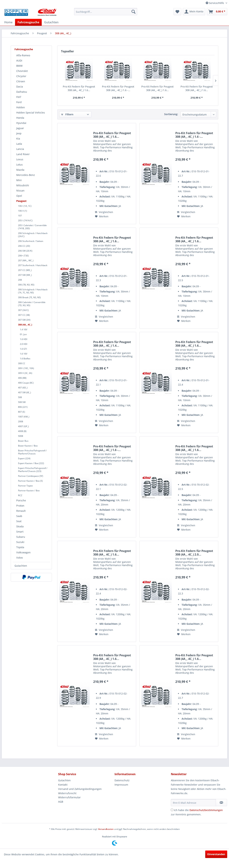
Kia (18, 138)
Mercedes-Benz (25, 175)
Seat (18, 521)
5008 (20, 436)
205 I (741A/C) (25, 220)
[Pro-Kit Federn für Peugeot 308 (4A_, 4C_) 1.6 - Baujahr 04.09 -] (118, 70)
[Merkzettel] (177, 11)
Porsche (21, 500)
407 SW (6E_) (24, 392)
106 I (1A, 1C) (24, 205)
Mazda (20, 169)
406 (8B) (22, 377)
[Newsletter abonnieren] (221, 802)
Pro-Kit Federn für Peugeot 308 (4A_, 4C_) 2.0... (194, 552)
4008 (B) (22, 431)
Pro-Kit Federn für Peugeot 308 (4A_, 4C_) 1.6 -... (118, 88)
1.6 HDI (23, 339)
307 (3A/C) (23, 310)
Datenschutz (122, 780)
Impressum (121, 784)
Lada (19, 143)
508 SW (22, 402)
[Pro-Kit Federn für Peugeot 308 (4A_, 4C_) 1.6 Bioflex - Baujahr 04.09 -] (79, 70)
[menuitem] (105, 11)
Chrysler (21, 76)
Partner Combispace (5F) (30, 476)
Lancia (20, 149)
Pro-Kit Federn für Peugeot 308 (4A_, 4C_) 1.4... (112, 343)
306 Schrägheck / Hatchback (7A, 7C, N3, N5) (33, 291)
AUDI (19, 60)
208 (20, 279)
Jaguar (20, 128)
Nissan (20, 190)
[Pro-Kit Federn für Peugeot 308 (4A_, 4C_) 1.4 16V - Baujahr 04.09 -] (74, 382)
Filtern (69, 114)
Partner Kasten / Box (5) (30, 480)
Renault (21, 510)
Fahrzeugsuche (23, 49)
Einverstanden (216, 854)
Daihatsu (21, 91)
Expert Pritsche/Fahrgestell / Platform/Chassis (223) (32, 470)
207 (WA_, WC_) (25, 260)
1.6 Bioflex (25, 358)
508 (20, 397)
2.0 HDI (23, 344)
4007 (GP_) (23, 426)
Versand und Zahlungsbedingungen (80, 789)
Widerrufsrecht (67, 793)
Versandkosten (106, 829)
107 (20, 215)
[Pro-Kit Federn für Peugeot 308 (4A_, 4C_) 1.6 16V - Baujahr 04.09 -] (156, 278)
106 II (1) (22, 210)
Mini (19, 180)
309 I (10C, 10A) (26, 368)
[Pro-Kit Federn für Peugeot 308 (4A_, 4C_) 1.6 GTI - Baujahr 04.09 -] (197, 70)
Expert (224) (24, 458)
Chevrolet (22, 71)
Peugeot (21, 201)
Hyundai (21, 123)
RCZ (20, 495)
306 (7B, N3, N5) (26, 284)
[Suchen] (133, 11)
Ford (19, 102)
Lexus (19, 159)
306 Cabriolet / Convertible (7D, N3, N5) (31, 304)
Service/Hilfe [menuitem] (216, 3)
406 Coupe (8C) (26, 382)
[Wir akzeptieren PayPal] (31, 577)
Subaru (20, 536)
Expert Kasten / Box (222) (31, 463)
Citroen (20, 81)
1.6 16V (23, 353)
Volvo (19, 557)
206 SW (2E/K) (25, 250)
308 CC (21, 363)
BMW (19, 65)
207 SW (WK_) (25, 275)
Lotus (19, 164)
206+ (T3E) (23, 255)
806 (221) (23, 406)
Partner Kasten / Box (29, 490)
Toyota (20, 547)
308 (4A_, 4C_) (25, 324)
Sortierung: (171, 114)
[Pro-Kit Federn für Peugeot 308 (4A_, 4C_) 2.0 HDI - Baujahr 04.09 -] (156, 591)
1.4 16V (23, 329)
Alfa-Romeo (23, 55)
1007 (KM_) (23, 416)
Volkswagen (23, 552)
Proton (20, 505)
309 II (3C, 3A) (25, 373)
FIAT (18, 97)
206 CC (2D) (24, 245)
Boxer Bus (23, 440)
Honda (20, 117)
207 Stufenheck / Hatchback (32, 265)
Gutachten (20, 565)
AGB (60, 801)
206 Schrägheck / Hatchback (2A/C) (33, 235)
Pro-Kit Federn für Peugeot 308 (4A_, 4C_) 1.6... (79, 88)
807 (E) (21, 411)
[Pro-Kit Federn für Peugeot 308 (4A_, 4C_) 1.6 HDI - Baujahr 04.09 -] (157, 70)
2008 (20, 421)
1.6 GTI (23, 348)
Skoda (20, 526)
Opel (19, 195)
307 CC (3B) (24, 314)
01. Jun (23, 334)
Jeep (18, 133)
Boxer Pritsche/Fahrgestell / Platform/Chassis (32, 452)
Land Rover (23, 154)
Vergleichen (105, 212)
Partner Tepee (25, 485)
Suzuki (20, 542)
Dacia (19, 86)
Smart (19, 531)
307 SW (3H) (24, 319)
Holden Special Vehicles (30, 112)
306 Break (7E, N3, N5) (29, 297)
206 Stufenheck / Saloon (30, 241)
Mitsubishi (22, 185)
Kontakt (62, 784)
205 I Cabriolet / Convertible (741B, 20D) (32, 227)
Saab (19, 516)
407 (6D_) (23, 387)
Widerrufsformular (69, 797)
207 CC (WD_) (25, 270)
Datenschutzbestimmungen (206, 810)
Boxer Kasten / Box (28, 445)
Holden (20, 107)
